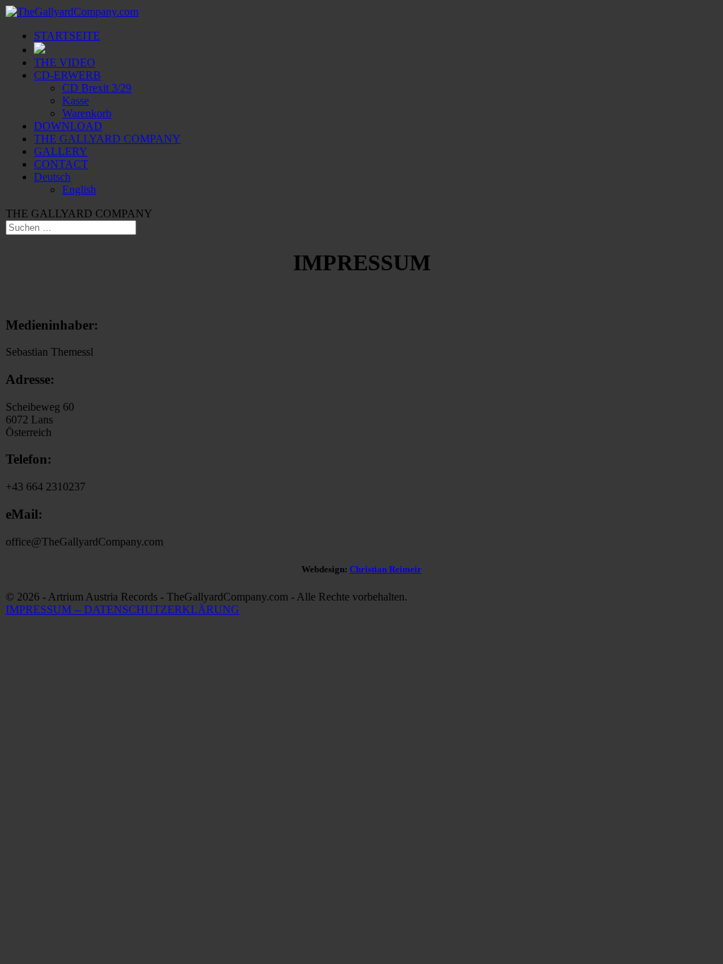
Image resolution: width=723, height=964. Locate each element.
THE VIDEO (64, 62)
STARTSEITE (67, 36)
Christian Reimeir (385, 569)
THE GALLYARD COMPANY (107, 139)
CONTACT (61, 164)
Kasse (75, 101)
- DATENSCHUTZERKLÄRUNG (158, 609)
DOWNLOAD (68, 126)
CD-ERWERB (67, 75)
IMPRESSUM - (42, 609)
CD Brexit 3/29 (96, 88)
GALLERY (61, 151)
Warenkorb (87, 113)
